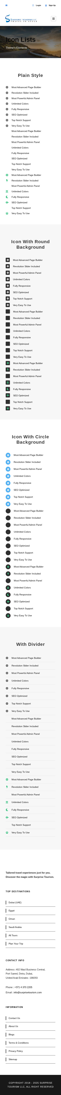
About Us (13, 1026)
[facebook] (12, 5)
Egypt (11, 910)
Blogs (11, 1034)
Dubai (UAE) (15, 902)
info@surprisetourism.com (28, 992)
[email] (6, 5)
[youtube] (22, 5)
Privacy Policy (16, 1051)
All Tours (13, 935)
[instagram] (27, 5)
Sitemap (13, 1059)
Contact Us (14, 1018)
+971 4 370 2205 (23, 987)
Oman (12, 919)
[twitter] (17, 5)
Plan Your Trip (16, 943)
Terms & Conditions (19, 1042)
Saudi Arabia (15, 927)
